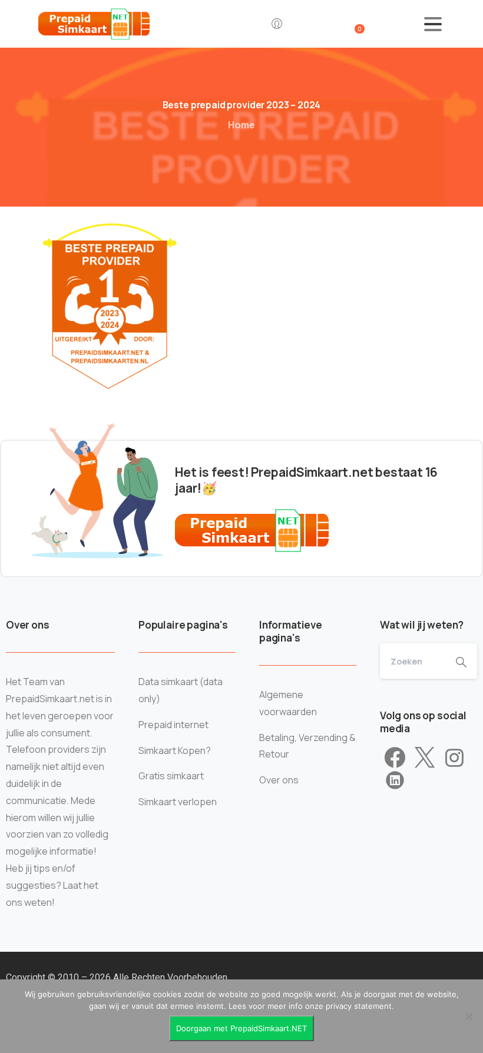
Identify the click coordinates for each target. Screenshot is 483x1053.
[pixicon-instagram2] (454, 758)
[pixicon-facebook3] (395, 758)
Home (241, 124)
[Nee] (468, 1016)
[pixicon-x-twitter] (424, 758)
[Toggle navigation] (433, 24)
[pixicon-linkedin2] (395, 780)
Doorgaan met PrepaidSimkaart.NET (241, 1028)
